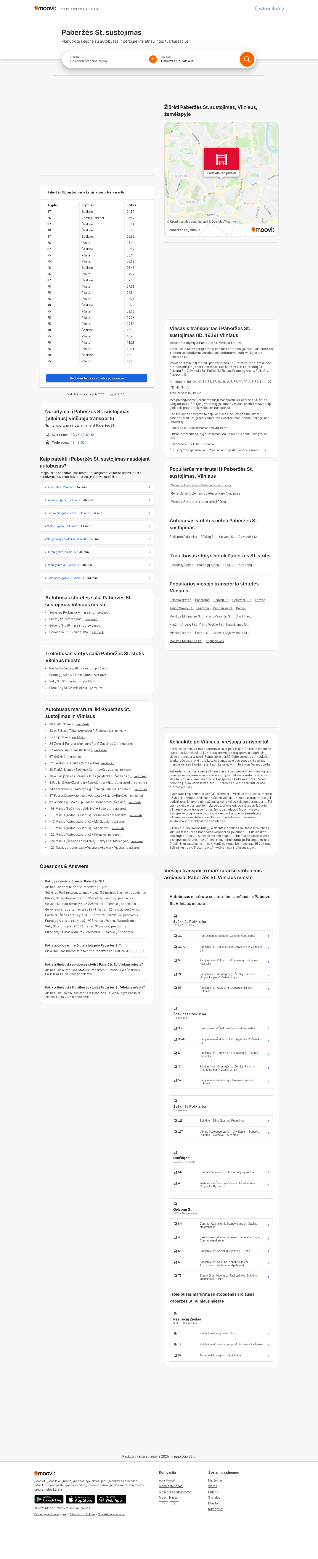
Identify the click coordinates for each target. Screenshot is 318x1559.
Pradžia (74, 56)
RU (174, 1504)
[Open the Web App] (111, 1499)
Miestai (213, 1503)
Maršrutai (215, 1480)
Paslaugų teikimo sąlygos (50, 1514)
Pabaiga (166, 56)
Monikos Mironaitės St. (186, 616)
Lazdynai (202, 608)
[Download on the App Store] (80, 1499)
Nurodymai (215, 1509)
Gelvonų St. (227, 536)
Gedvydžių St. (241, 600)
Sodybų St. (221, 600)
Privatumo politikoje (82, 1514)
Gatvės (213, 1492)
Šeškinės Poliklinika (183, 536)
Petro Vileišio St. (211, 624)
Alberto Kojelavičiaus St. (231, 633)
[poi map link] (221, 179)
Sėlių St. (228, 565)
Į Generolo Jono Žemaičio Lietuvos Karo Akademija (205, 493)
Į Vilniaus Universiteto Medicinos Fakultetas (200, 485)
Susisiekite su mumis (111, 1514)
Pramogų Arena (208, 565)
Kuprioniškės (215, 641)
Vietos (212, 1486)
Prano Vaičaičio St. (219, 616)
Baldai (240, 608)
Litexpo (260, 600)
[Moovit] (45, 8)
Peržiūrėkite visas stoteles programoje (97, 378)
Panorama (202, 600)
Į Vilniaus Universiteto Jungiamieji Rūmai (198, 501)
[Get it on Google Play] (49, 1499)
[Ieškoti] (247, 59)
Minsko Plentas (180, 633)
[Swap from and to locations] (153, 59)
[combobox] (107, 61)
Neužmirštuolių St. (183, 624)
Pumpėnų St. (247, 565)
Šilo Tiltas (243, 616)
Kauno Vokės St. (181, 608)
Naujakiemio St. (237, 624)
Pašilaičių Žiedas (181, 565)
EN (163, 1504)
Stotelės (214, 1497)
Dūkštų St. (208, 536)
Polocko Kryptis (180, 600)
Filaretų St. (202, 633)
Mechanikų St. (223, 608)
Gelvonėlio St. (248, 536)
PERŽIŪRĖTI (103, 612)
